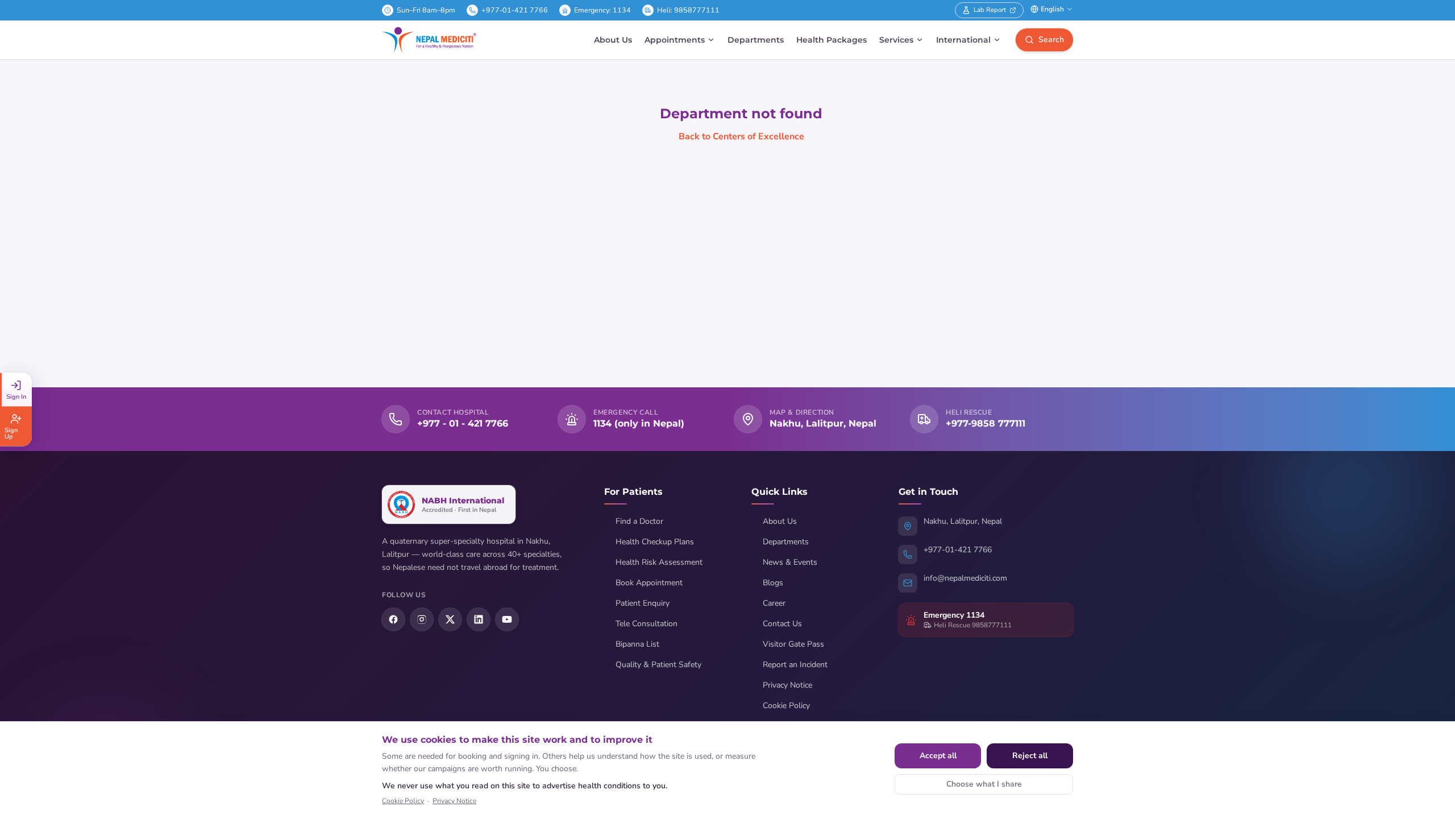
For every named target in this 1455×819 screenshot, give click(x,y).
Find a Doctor (639, 521)
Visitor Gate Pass (793, 644)
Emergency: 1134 (602, 10)
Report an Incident (795, 664)
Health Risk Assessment (659, 562)
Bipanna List (637, 644)
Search (1051, 39)
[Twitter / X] (450, 619)
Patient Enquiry (643, 603)
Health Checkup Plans (655, 541)
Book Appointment (649, 582)
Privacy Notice (787, 685)
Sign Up (11, 433)
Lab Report (990, 9)
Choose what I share (984, 784)
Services (896, 39)
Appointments (675, 39)
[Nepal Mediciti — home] (429, 39)
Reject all (1029, 755)
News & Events (790, 562)
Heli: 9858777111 (688, 10)
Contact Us (782, 623)
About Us (613, 39)
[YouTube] (507, 619)
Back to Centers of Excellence (741, 136)
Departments (756, 39)
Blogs (773, 582)
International (963, 39)
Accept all (938, 755)
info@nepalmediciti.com (965, 578)
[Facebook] (393, 619)
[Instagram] (421, 619)
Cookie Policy (786, 705)
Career (774, 603)
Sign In (16, 396)
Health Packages (831, 39)
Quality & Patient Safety (658, 664)
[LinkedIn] (478, 619)
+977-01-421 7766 (514, 10)
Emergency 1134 (954, 615)
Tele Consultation (646, 623)
